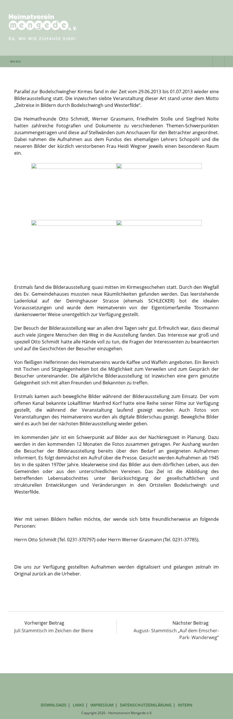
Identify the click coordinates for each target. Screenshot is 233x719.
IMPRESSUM (102, 705)
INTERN (185, 705)
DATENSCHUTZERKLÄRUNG (146, 705)
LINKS (78, 705)
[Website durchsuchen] (218, 62)
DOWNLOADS (53, 705)
